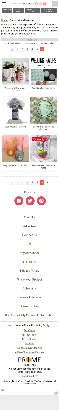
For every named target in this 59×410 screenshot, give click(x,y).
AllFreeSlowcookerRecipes (29, 352)
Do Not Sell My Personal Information (29, 315)
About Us (29, 217)
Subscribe (29, 288)
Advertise (29, 226)
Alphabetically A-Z (13, 43)
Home (4, 20)
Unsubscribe (29, 306)
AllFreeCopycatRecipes (29, 347)
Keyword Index (29, 253)
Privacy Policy (29, 271)
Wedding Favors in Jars (43, 88)
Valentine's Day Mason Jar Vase (15, 89)
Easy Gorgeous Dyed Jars (15, 165)
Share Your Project (29, 279)
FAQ (29, 244)
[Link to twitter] (30, 200)
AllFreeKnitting (29, 339)
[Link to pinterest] (41, 200)
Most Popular (47, 43)
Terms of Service (29, 297)
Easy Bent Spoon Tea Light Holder (43, 128)
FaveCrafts (29, 330)
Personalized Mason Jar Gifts (44, 166)
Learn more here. (29, 376)
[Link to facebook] (18, 200)
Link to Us (29, 262)
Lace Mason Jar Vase (15, 127)
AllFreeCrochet (29, 334)
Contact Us (29, 235)
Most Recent (31, 43)
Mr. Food (29, 343)
